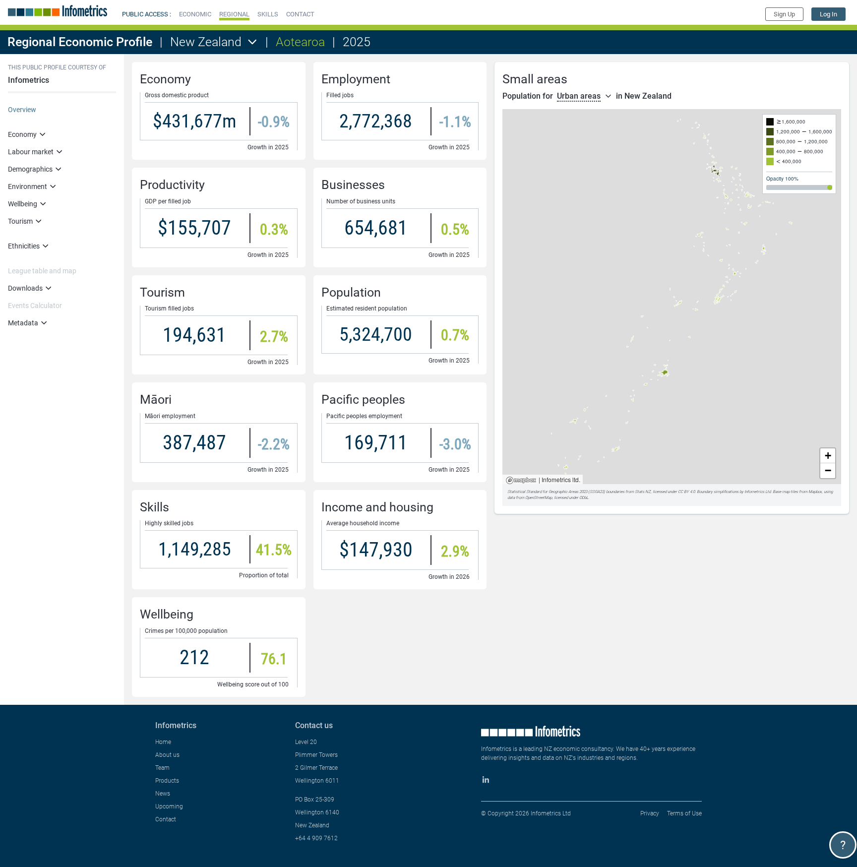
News (162, 793)
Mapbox (521, 481)
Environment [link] (27, 186)
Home (163, 742)
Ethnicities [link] (24, 246)
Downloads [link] (25, 288)
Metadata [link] (23, 323)
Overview (22, 110)
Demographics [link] (30, 169)
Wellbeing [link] (22, 204)
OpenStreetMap (538, 497)
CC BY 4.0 (686, 492)
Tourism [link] (20, 221)
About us (167, 754)
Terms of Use (684, 813)
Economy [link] (22, 134)
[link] (828, 14)
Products (167, 780)
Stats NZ (643, 492)
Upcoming (169, 806)
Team (162, 767)
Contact (165, 819)
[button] (195, 14)
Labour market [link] (31, 152)
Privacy (649, 813)
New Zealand (206, 42)
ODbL (583, 497)
